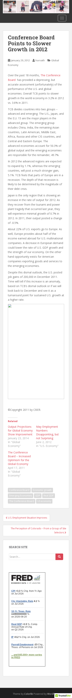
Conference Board (19, 490)
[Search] (59, 557)
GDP (37, 495)
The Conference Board (21, 501)
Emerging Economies (20, 495)
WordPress (53, 694)
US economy (44, 501)
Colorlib (28, 694)
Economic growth (42, 490)
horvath (40, 60)
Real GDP (49, 495)
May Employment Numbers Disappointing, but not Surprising (47, 432)
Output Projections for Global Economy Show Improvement (20, 430)
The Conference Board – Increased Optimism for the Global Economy (19, 458)
